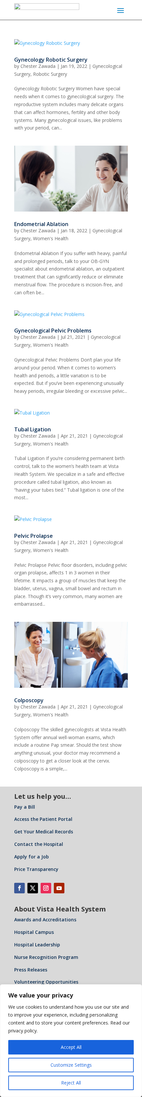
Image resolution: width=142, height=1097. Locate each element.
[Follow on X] (32, 888)
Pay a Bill (24, 807)
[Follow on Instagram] (46, 888)
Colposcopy (29, 700)
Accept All (71, 1047)
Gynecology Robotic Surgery (51, 59)
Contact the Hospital (38, 844)
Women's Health (50, 238)
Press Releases (30, 970)
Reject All (71, 1083)
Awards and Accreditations (45, 919)
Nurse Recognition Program (46, 957)
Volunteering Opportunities (46, 982)
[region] (71, 1040)
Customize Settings (71, 1065)
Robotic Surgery (50, 74)
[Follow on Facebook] (19, 888)
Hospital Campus (34, 932)
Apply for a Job (31, 856)
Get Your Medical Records (43, 831)
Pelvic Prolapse (33, 535)
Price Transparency (36, 869)
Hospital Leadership (37, 944)
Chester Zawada (37, 66)
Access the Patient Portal (43, 819)
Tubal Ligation (32, 429)
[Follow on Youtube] (59, 888)
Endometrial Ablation (41, 224)
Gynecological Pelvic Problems (52, 330)
